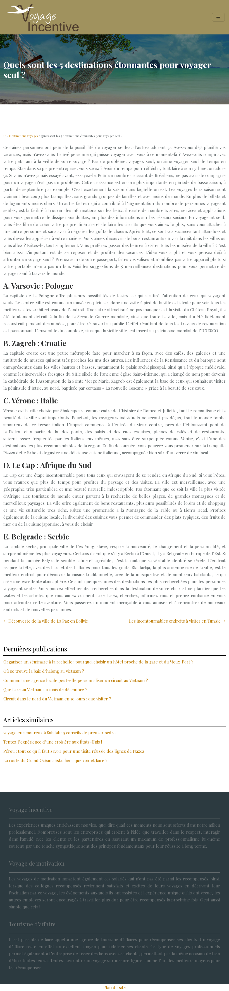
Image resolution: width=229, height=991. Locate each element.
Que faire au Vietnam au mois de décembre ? (45, 689)
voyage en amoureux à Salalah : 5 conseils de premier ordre (59, 732)
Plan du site (114, 987)
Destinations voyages (23, 136)
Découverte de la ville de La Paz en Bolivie (48, 621)
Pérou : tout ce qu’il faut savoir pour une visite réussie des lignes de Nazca (73, 751)
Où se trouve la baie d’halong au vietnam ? (43, 671)
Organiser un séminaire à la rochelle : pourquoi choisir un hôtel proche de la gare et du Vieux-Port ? (98, 662)
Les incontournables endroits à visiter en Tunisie (175, 621)
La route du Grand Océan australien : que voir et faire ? (55, 760)
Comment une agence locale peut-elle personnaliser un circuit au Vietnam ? (75, 680)
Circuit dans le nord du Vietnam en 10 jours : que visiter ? (57, 699)
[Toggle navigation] (218, 17)
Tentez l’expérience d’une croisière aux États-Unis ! (52, 742)
